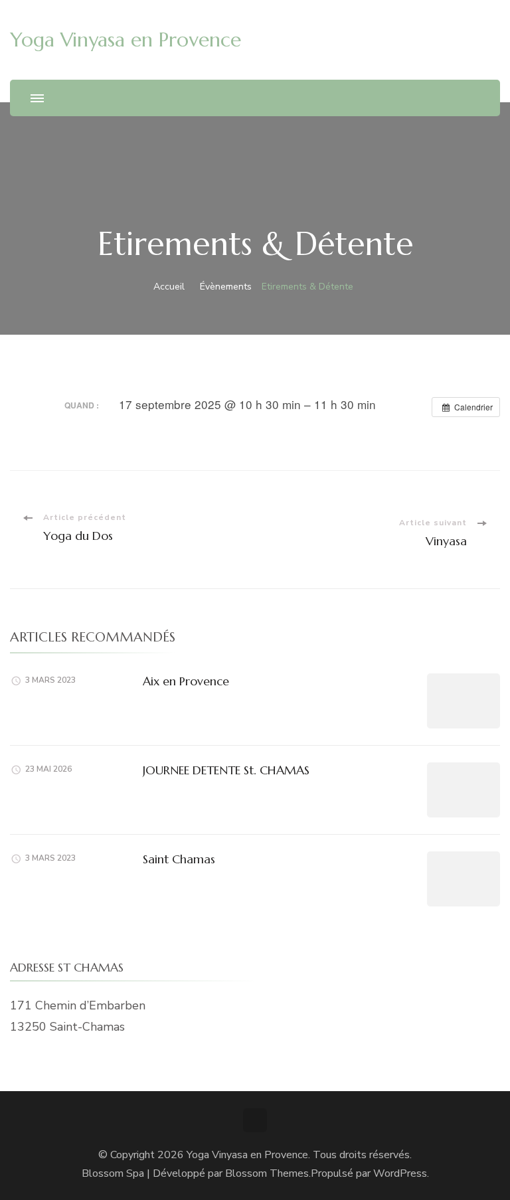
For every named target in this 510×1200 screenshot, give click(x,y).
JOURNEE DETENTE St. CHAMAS (226, 770)
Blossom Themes (267, 1173)
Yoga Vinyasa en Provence (125, 39)
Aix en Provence (186, 681)
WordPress (400, 1173)
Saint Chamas (179, 859)
